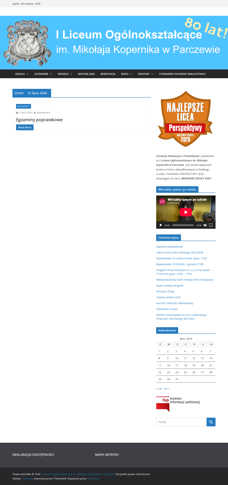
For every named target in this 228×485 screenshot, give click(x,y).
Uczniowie (41, 74)
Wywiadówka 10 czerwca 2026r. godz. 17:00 (181, 258)
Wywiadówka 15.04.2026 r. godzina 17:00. (180, 264)
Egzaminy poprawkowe (39, 119)
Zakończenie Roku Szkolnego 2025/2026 (179, 252)
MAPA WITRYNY (107, 454)
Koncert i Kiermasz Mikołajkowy (174, 303)
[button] (27, 73)
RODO (124, 74)
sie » (166, 388)
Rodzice (63, 74)
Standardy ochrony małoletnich (182, 74)
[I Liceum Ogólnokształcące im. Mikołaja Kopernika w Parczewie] (114, 18)
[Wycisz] (205, 225)
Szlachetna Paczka (167, 309)
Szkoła (20, 74)
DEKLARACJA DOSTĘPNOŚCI (33, 454)
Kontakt (144, 74)
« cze (159, 388)
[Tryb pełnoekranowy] (211, 225)
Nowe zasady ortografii (169, 285)
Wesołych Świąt (165, 291)
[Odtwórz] (161, 225)
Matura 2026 (86, 74)
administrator (43, 112)
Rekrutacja (107, 74)
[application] (186, 212)
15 (160, 365)
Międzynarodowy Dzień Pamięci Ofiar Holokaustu (185, 279)
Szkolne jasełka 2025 (168, 297)
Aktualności (23, 106)
